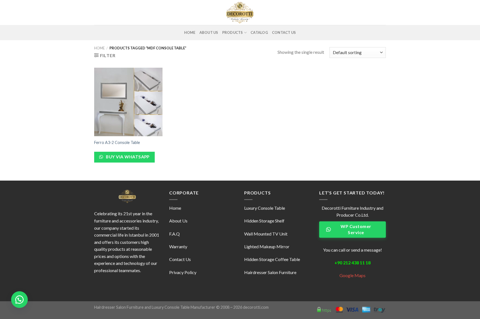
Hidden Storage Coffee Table (272, 259)
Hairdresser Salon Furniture (119, 307)
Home (190, 32)
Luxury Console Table (264, 208)
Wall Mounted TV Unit (266, 233)
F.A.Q (174, 233)
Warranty (178, 246)
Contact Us (284, 32)
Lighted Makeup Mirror (266, 246)
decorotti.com (256, 307)
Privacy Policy (182, 272)
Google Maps (352, 275)
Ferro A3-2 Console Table (117, 142)
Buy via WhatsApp (127, 156)
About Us (208, 32)
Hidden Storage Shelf (264, 220)
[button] (19, 299)
